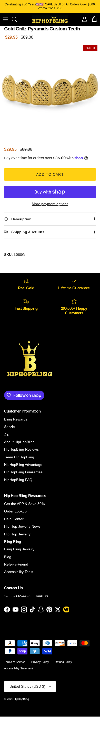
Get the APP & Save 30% (24, 504)
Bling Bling (12, 542)
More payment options (50, 204)
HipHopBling (21, 699)
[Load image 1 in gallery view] (50, 93)
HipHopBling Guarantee (23, 472)
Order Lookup (15, 511)
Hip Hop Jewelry (17, 534)
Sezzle (9, 427)
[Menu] (5, 19)
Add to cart (50, 174)
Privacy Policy (40, 661)
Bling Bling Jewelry (19, 549)
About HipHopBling (19, 442)
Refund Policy (63, 661)
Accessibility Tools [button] (18, 572)
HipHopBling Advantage (23, 464)
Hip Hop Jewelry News (22, 526)
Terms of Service (14, 661)
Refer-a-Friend (16, 564)
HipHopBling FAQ (18, 480)
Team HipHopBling (19, 457)
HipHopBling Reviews (21, 449)
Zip (6, 434)
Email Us (41, 596)
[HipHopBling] (50, 19)
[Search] (17, 19)
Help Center (14, 519)
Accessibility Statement (18, 668)
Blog (7, 557)
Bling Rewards (15, 419)
